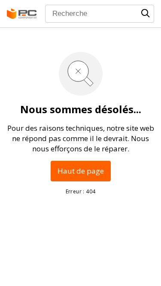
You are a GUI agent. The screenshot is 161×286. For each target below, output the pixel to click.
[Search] (145, 13)
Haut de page (81, 171)
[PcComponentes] (21, 14)
